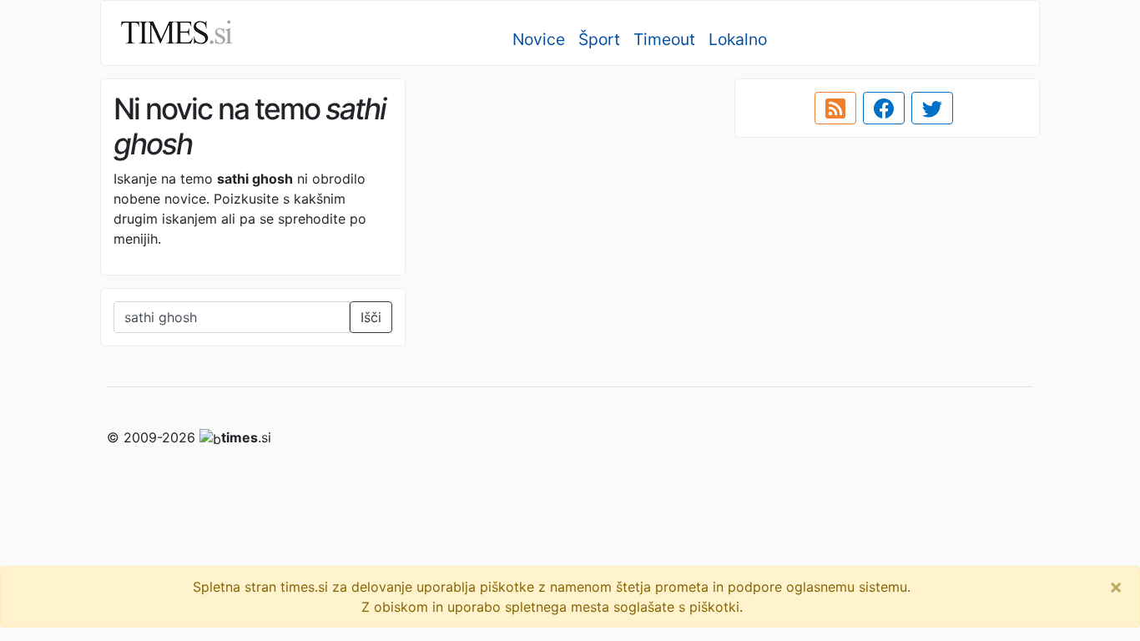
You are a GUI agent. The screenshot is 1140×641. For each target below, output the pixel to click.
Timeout (664, 39)
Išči (371, 317)
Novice (538, 39)
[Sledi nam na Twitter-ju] (932, 108)
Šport (599, 39)
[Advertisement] (570, 196)
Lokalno (738, 39)
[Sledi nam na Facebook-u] (884, 108)
